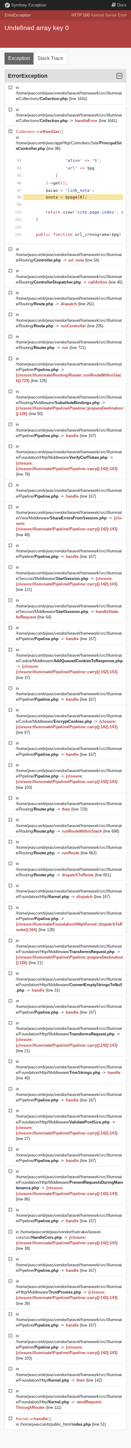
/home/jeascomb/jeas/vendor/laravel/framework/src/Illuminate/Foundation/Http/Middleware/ (69, 985)
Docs (121, 5)
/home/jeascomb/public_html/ (55, 1424)
